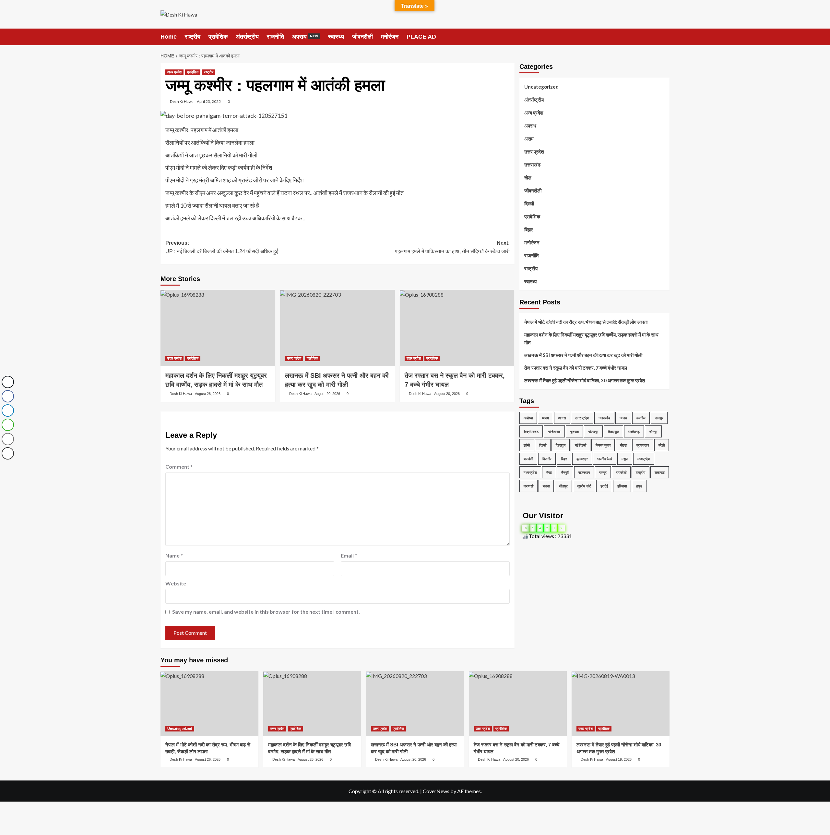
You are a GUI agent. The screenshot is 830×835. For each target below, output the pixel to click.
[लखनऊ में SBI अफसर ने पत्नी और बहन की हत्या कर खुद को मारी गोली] (337, 328)
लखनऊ (660, 472)
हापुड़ (639, 486)
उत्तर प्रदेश (174, 358)
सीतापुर (563, 486)
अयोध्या (528, 418)
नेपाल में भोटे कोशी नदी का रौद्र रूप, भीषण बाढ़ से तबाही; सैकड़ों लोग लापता (585, 322)
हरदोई (604, 486)
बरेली (661, 445)
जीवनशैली (362, 36)
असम (529, 138)
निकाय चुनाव (603, 445)
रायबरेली (621, 472)
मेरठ (549, 472)
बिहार (528, 229)
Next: (452, 247)
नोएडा (623, 445)
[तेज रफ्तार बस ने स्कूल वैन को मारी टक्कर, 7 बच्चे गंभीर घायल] (457, 328)
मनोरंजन (389, 36)
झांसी (527, 445)
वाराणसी (528, 486)
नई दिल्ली (580, 445)
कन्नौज (641, 418)
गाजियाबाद (554, 431)
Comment (179, 466)
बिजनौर (546, 459)
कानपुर (659, 418)
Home (168, 36)
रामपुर (603, 472)
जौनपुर (653, 431)
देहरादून (560, 445)
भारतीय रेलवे (604, 459)
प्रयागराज (642, 445)
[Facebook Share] (8, 396)
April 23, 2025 (209, 101)
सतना (546, 486)
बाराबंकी (528, 459)
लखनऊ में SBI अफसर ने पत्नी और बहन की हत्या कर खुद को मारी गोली (583, 355)
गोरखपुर (593, 431)
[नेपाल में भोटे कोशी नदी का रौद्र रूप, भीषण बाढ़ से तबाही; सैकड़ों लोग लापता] (209, 703)
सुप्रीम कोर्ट (584, 486)
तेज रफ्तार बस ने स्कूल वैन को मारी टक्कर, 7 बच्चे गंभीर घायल (575, 368)
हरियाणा (622, 486)
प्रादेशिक (218, 36)
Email (349, 555)
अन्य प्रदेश (174, 72)
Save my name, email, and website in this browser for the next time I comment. (266, 611)
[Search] (665, 36)
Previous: (221, 247)
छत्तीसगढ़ (634, 431)
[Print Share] (8, 453)
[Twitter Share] (8, 382)
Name (174, 555)
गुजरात (574, 431)
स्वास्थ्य (336, 36)
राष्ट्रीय (192, 36)
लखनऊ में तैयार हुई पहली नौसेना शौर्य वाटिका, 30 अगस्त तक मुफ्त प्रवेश (584, 380)
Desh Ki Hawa (182, 101)
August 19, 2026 (619, 759)
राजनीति (275, 36)
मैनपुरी (565, 472)
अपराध (305, 36)
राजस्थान (584, 472)
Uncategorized (541, 87)
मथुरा (625, 459)
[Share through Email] (8, 439)
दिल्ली (529, 203)
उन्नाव (623, 418)
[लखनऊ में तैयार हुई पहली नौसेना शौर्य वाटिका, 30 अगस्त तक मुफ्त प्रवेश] (621, 703)
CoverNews (436, 791)
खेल (527, 177)
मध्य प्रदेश (530, 472)
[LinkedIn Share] (8, 410)
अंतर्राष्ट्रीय (247, 36)
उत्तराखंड (532, 164)
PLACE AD (421, 36)
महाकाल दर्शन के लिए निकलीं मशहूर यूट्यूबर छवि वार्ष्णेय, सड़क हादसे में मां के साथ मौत (591, 338)
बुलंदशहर (582, 459)
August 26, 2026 (207, 394)
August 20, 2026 (327, 394)
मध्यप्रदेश (643, 459)
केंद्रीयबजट (531, 431)
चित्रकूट (613, 431)
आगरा (562, 418)
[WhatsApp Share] (8, 425)
